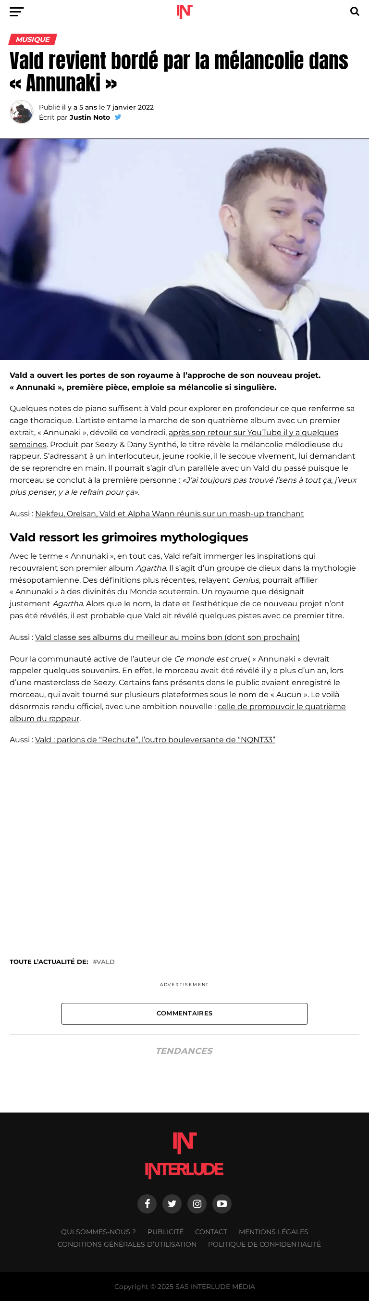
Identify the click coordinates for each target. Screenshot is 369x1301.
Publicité (166, 1231)
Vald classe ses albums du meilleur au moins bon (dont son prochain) (167, 637)
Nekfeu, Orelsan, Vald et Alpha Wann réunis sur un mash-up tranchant (169, 513)
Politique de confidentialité (264, 1244)
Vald (106, 962)
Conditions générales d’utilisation (127, 1244)
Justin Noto (90, 117)
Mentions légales (273, 1231)
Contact (211, 1231)
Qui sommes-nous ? (98, 1231)
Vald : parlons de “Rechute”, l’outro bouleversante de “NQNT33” (155, 739)
